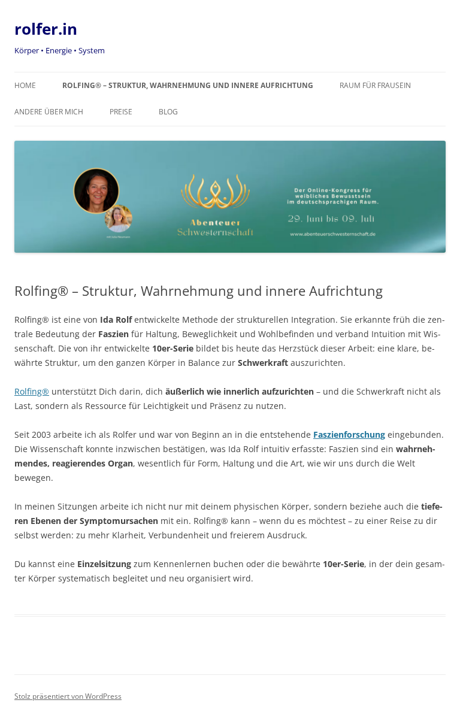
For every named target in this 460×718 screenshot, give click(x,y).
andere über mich (48, 112)
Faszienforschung (349, 434)
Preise (121, 112)
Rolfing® (31, 391)
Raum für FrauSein (375, 85)
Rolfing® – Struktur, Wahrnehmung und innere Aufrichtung (187, 85)
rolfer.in (45, 29)
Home (25, 85)
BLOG (168, 112)
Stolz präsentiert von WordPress (68, 696)
